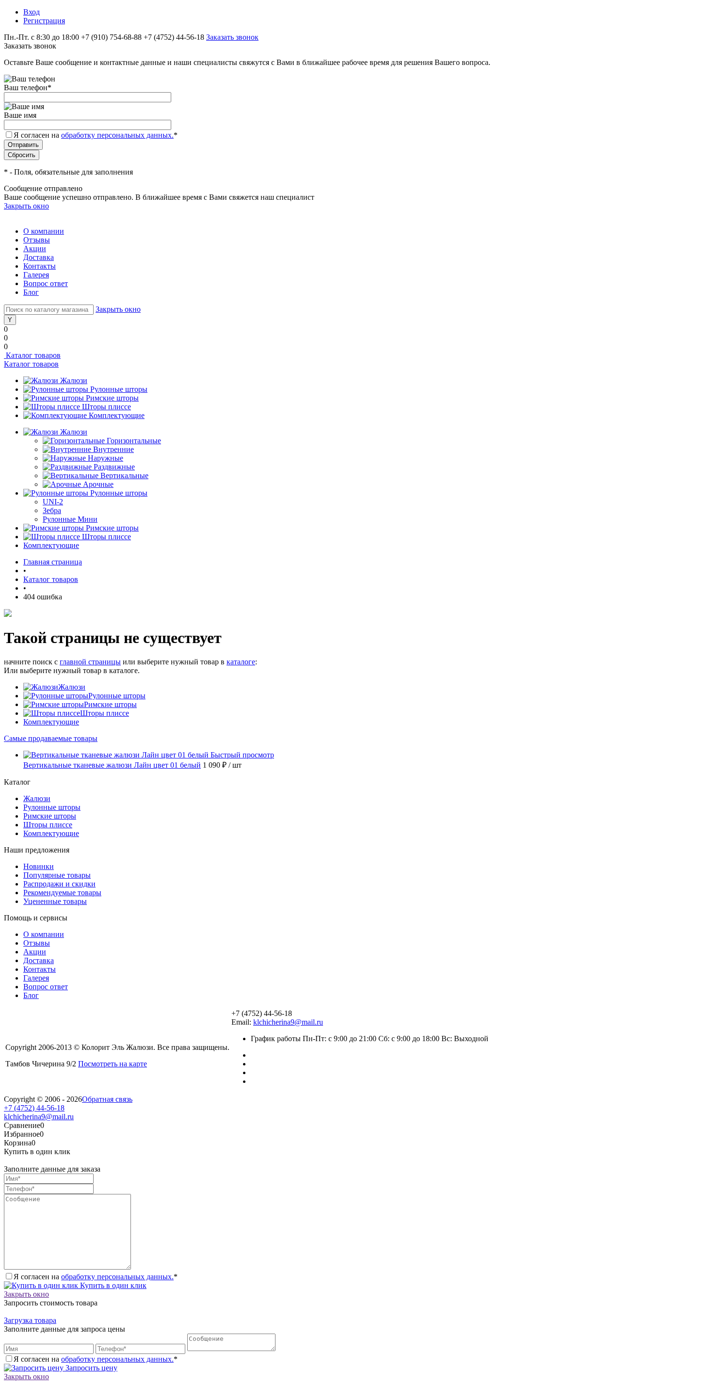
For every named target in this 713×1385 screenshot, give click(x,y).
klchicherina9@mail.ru (288, 1022)
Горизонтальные (134, 440)
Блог (31, 292)
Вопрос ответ (45, 283)
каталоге (241, 662)
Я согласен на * (96, 1276)
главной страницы (90, 662)
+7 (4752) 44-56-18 (34, 1108)
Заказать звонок (232, 37)
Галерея (36, 275)
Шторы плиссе (106, 407)
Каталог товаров (32, 355)
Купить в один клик (112, 1285)
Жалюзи (73, 380)
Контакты (39, 266)
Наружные (105, 458)
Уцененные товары (55, 901)
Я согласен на (96, 135)
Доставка (38, 257)
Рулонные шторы (118, 389)
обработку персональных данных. (117, 135)
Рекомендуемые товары (62, 892)
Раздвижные (114, 467)
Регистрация (44, 20)
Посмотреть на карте (112, 1064)
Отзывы (36, 240)
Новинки (38, 866)
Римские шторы (112, 398)
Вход (31, 12)
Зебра (52, 510)
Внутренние (113, 449)
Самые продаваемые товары (50, 738)
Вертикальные (124, 475)
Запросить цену (90, 1368)
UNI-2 (53, 502)
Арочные (98, 484)
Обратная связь (107, 1099)
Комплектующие (117, 415)
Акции (34, 248)
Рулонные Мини (70, 519)
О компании (43, 231)
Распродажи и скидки (59, 884)
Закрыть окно (26, 206)
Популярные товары (57, 875)
